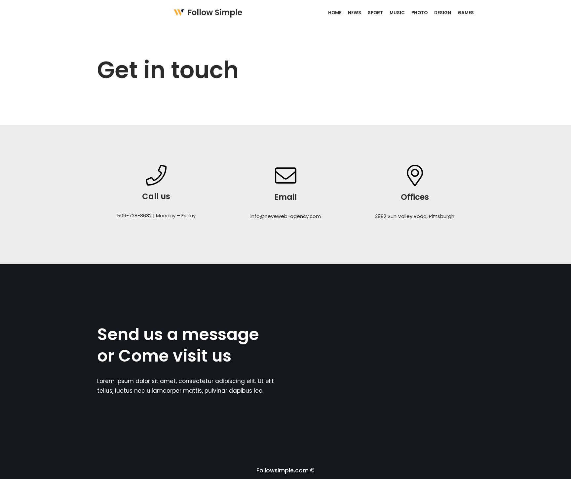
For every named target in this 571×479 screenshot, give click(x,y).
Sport (375, 13)
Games (466, 13)
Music (397, 13)
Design (442, 13)
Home (334, 13)
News (354, 13)
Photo (419, 13)
